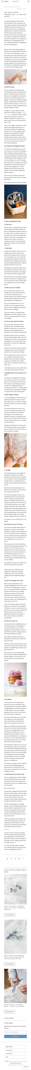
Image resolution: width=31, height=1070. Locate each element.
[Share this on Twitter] (7, 859)
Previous (19, 8)
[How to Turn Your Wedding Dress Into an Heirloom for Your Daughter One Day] (15, 953)
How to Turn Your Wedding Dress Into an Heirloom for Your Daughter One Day (14, 957)
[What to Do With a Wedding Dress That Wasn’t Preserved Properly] (15, 904)
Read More (10, 915)
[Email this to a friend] (23, 859)
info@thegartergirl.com (13, 1065)
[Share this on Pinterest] (15, 859)
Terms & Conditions (21, 1061)
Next (24, 8)
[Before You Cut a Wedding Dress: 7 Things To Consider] (15, 1002)
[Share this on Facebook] (11, 859)
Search (21, 1065)
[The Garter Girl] (15, 1)
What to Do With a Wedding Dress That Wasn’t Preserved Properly (14, 908)
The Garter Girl (11, 1061)
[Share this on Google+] (19, 859)
